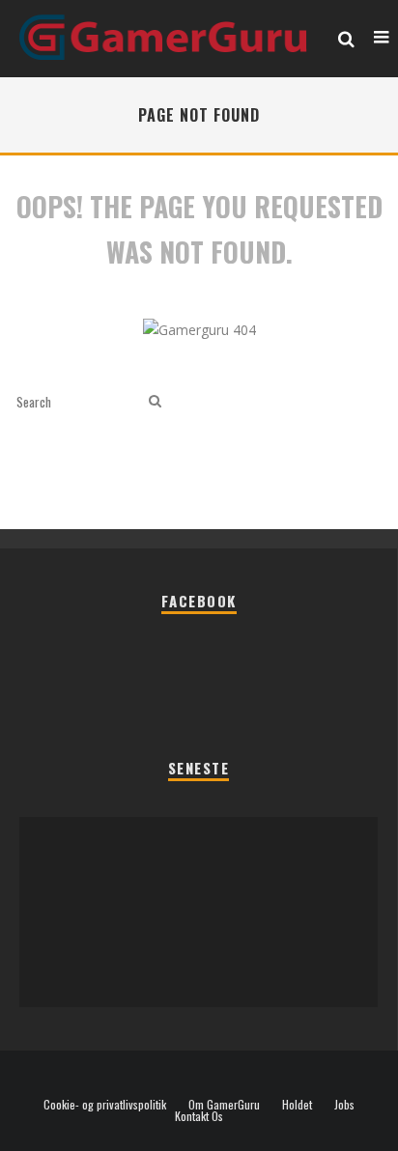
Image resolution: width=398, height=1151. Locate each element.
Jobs (344, 1104)
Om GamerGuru (224, 1104)
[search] (155, 401)
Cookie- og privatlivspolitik (104, 1104)
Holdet (297, 1104)
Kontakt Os (199, 1116)
